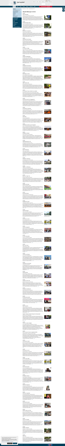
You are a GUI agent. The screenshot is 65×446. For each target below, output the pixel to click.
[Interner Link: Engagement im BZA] (47, 204)
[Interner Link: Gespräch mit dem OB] (47, 283)
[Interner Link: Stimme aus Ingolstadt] (47, 396)
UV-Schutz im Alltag (26, 48)
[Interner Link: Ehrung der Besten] (47, 196)
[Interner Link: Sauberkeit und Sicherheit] (47, 266)
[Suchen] (51, 4)
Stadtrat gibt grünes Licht (27, 141)
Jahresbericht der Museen (27, 39)
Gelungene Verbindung (26, 158)
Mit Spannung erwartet (26, 297)
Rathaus (14, 6)
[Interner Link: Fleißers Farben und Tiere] (47, 413)
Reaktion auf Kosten (26, 184)
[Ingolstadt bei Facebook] (48, 444)
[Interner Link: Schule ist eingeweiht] (47, 230)
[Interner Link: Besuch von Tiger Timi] (47, 179)
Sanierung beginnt (26, 210)
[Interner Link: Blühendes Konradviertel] (47, 34)
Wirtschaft (31, 6)
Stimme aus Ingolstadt (26, 393)
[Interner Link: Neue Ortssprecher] (47, 152)
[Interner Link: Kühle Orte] (47, 439)
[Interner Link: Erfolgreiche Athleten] (47, 136)
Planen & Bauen (15, 19)
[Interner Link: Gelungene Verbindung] (47, 161)
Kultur (20, 6)
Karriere (27, 6)
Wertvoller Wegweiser (26, 384)
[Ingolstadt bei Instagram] (49, 444)
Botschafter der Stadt (26, 73)
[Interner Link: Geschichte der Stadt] (47, 344)
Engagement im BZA (26, 201)
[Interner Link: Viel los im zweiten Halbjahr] (47, 326)
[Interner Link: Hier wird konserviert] (47, 369)
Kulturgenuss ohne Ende (27, 65)
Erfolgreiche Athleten (26, 133)
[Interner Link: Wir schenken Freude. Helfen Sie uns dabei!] (47, 94)
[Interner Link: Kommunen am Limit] (47, 222)
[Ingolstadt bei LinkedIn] (51, 444)
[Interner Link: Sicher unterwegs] (47, 17)
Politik (14, 21)
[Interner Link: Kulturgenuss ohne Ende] (47, 68)
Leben (17, 6)
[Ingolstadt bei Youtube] (50, 444)
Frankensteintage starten (27, 22)
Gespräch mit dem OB (26, 280)
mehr (33, 36)
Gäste (34, 6)
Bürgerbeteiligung (15, 18)
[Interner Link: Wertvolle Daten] (47, 275)
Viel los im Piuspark (26, 419)
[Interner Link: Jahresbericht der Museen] (47, 42)
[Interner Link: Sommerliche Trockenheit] (47, 111)
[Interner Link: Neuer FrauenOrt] (47, 309)
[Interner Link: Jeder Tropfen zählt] (47, 86)
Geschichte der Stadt (26, 341)
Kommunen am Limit (26, 350)
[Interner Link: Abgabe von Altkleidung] (47, 170)
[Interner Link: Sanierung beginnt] (47, 213)
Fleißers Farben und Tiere (27, 410)
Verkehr (14, 25)
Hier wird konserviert (26, 366)
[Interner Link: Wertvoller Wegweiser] (47, 388)
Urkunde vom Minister (26, 254)
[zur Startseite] (19, 3)
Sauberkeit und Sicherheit (27, 263)
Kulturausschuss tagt (26, 402)
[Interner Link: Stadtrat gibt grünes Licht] (47, 144)
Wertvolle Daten (25, 272)
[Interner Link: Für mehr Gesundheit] (47, 239)
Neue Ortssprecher (26, 149)
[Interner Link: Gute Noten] (47, 119)
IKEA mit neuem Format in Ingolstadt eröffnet (30, 332)
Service (24, 6)
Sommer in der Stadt (26, 358)
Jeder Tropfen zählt (26, 82)
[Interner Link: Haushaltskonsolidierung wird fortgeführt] (47, 128)
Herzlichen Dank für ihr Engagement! (29, 99)
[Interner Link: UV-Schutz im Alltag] (47, 51)
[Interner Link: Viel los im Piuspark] (47, 422)
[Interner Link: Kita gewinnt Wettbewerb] (47, 292)
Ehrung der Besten (26, 193)
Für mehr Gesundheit (26, 236)
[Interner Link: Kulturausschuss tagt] (47, 405)
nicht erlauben (10, 443)
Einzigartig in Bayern (26, 375)
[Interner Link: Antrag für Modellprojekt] (47, 59)
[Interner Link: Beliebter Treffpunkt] (47, 430)
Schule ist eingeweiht (26, 227)
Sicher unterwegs (25, 14)
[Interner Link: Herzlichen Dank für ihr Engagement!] (47, 102)
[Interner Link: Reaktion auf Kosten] (47, 187)
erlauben (15, 443)
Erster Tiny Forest (25, 245)
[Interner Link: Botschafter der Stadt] (47, 77)
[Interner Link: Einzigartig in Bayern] (47, 378)
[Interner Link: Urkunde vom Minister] (47, 257)
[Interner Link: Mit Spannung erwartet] (47, 300)
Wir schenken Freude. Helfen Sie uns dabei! (30, 91)
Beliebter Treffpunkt (26, 427)
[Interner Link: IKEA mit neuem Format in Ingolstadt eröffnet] (47, 335)
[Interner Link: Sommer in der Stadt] (47, 361)
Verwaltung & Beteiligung (16, 26)
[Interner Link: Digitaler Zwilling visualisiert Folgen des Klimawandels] (47, 317)
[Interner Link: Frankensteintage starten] (47, 25)
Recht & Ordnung (15, 22)
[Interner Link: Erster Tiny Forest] (47, 248)
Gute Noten (24, 116)
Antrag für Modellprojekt (26, 56)
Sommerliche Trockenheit (27, 108)
